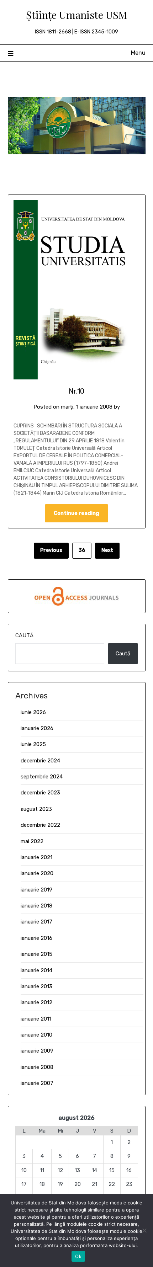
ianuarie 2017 (36, 922)
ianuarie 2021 (36, 857)
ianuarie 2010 (36, 1035)
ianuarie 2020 (37, 873)
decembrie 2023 (40, 792)
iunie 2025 (33, 744)
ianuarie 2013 (36, 986)
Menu (138, 52)
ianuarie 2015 (36, 954)
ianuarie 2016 (36, 938)
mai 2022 (32, 841)
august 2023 (36, 809)
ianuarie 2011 (36, 1019)
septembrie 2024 (42, 776)
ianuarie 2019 (36, 890)
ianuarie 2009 (37, 1051)
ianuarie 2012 (36, 1002)
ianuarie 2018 (36, 906)
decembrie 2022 (40, 825)
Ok (78, 1256)
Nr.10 (76, 391)
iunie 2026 (33, 712)
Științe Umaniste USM (76, 14)
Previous (51, 550)
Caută (24, 635)
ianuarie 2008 (37, 1067)
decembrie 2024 (40, 760)
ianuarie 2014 (36, 970)
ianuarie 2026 (37, 728)
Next (107, 550)
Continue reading (76, 513)
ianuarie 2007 (37, 1083)
